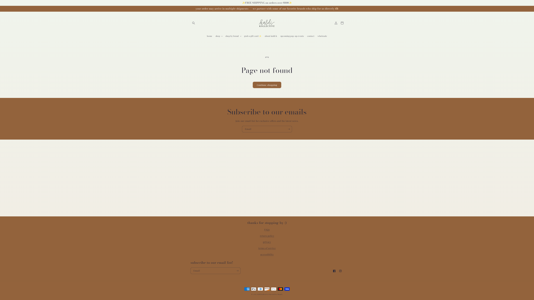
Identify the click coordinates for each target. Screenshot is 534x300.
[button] (194, 23)
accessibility (267, 254)
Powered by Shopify (276, 294)
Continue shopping (267, 85)
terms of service (267, 248)
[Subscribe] (289, 129)
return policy (267, 235)
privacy (267, 241)
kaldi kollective (263, 294)
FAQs (267, 229)
